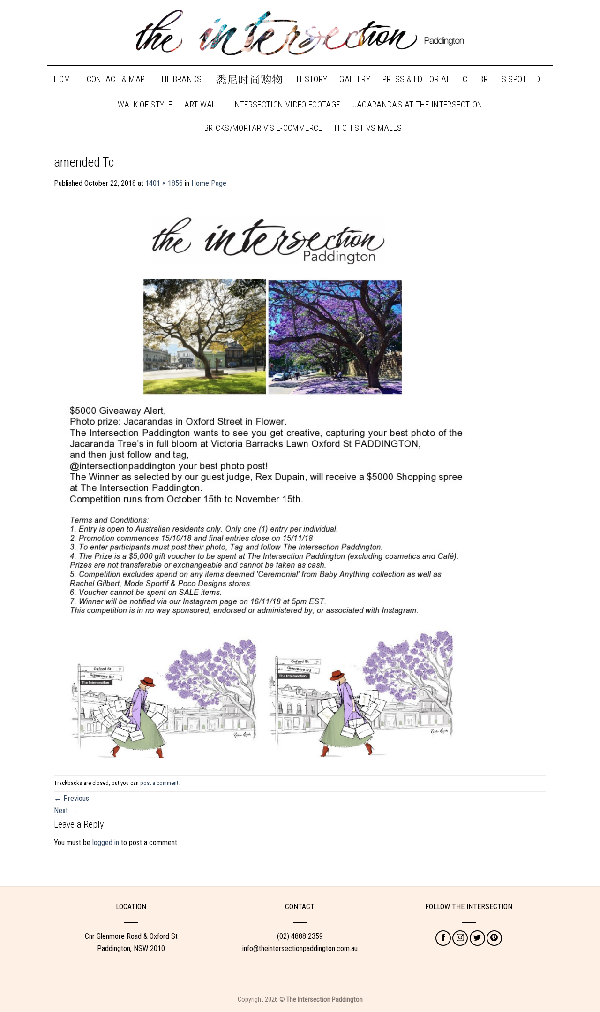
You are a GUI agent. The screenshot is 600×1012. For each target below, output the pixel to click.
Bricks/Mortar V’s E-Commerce (263, 128)
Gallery (354, 79)
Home (64, 79)
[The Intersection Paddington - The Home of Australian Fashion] (300, 33)
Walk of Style (145, 104)
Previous (71, 798)
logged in (105, 842)
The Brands (179, 79)
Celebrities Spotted (501, 79)
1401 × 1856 (164, 183)
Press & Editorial (416, 79)
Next (65, 810)
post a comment (159, 782)
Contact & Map (116, 79)
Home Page (208, 183)
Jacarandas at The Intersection (417, 104)
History (312, 79)
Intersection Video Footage (286, 104)
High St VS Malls (368, 128)
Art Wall (202, 104)
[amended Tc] (266, 481)
